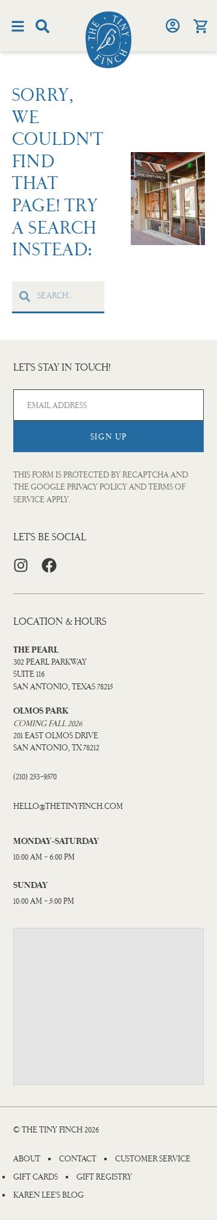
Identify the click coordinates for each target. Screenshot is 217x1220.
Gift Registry (104, 1177)
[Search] (42, 26)
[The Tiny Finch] (108, 39)
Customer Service (152, 1159)
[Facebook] (49, 565)
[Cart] (200, 26)
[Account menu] (172, 25)
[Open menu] (18, 26)
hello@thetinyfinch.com (68, 806)
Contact (77, 1159)
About (26, 1159)
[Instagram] (20, 565)
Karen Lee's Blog (48, 1195)
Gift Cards (35, 1177)
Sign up (108, 436)
